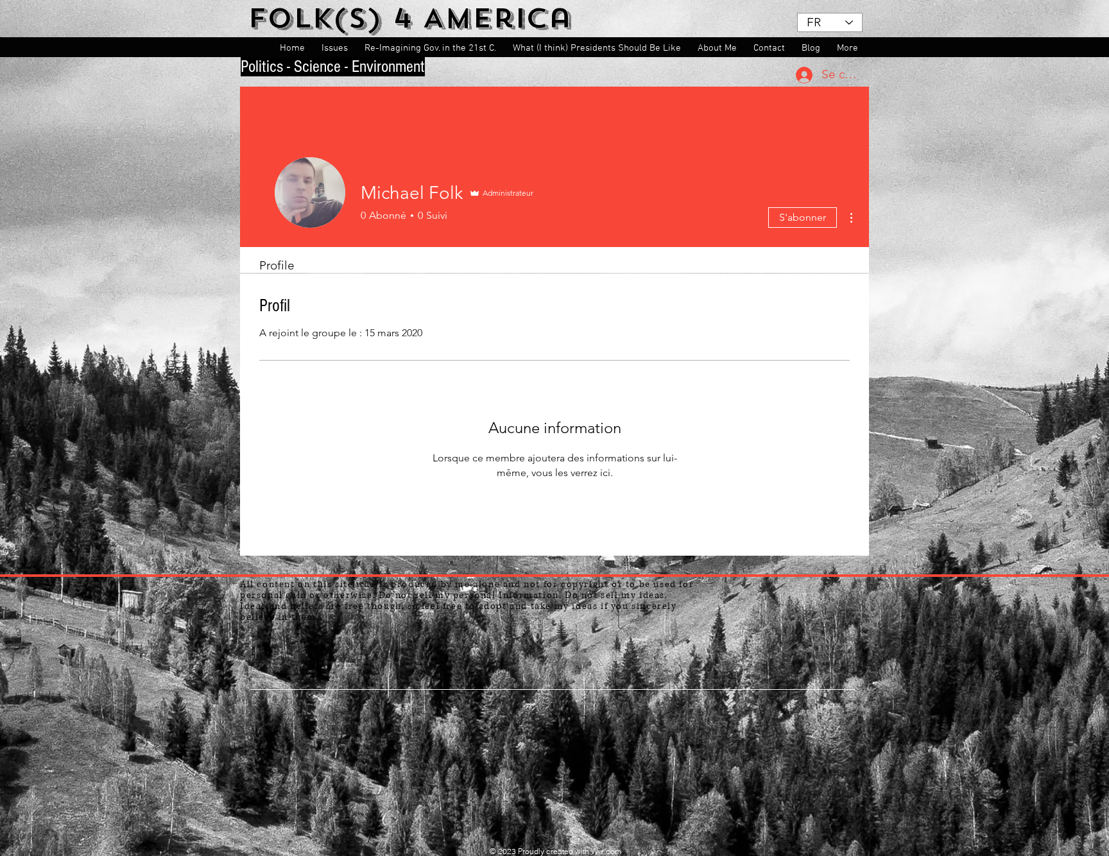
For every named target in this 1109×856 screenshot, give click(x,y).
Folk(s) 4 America (410, 18)
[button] (336, 48)
